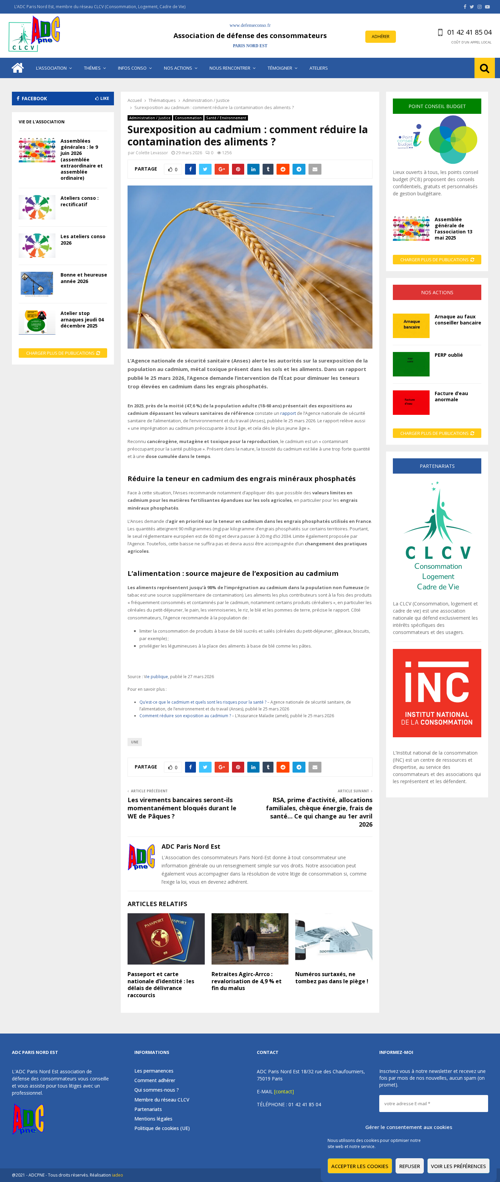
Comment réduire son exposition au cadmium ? (185, 716)
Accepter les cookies (359, 1166)
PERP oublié (449, 355)
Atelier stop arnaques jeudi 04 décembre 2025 (82, 319)
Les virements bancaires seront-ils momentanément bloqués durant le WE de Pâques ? (182, 808)
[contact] (284, 1091)
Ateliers (319, 68)
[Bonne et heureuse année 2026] (37, 284)
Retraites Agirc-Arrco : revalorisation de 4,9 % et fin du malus (247, 981)
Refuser (409, 1166)
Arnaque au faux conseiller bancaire (458, 319)
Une (134, 742)
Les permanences (153, 1071)
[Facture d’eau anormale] (411, 402)
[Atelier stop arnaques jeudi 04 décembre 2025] (37, 322)
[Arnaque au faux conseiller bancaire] (411, 326)
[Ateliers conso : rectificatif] (37, 207)
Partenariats (148, 1109)
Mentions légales (153, 1118)
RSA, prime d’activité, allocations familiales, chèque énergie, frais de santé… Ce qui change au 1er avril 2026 (319, 812)
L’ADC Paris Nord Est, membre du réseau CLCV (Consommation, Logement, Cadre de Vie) (99, 7)
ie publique (157, 677)
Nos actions (178, 68)
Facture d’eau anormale (451, 396)
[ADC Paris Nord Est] (36, 36)
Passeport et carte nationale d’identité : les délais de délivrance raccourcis (161, 984)
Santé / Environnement (226, 118)
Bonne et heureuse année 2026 (84, 277)
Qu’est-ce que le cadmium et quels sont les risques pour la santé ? (203, 702)
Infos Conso (132, 68)
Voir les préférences (458, 1166)
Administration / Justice (149, 118)
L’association (51, 68)
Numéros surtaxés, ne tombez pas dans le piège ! (331, 977)
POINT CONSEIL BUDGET (437, 106)
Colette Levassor (152, 153)
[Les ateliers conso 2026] (37, 245)
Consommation (188, 118)
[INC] (437, 735)
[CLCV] (437, 596)
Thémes (92, 68)
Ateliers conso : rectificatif (80, 201)
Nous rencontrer (230, 68)
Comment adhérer (154, 1080)
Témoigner (280, 68)
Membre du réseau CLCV (161, 1099)
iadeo (117, 1175)
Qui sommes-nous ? (156, 1090)
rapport (288, 413)
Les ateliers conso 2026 (83, 239)
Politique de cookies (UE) (162, 1128)
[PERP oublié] (411, 364)
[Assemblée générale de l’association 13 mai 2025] (411, 228)
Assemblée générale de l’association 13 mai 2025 (453, 228)
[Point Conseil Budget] (437, 165)
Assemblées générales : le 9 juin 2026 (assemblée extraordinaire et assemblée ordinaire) (82, 159)
